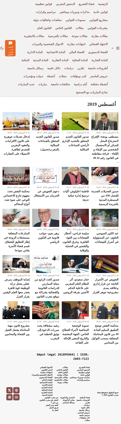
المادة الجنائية (47, 390)
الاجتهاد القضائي (46, 367)
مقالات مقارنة (62, 375)
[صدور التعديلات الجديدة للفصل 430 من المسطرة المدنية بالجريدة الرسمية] (104, 186)
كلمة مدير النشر (52, 405)
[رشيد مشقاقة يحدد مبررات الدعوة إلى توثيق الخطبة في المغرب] (45, 323)
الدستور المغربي (83, 370)
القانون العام (63, 372)
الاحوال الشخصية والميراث (42, 375)
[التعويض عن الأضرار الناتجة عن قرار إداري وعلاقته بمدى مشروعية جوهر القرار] (104, 277)
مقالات (65, 367)
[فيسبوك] (16, 390)
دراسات (87, 405)
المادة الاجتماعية (46, 382)
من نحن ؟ (54, 402)
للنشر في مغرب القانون (48, 400)
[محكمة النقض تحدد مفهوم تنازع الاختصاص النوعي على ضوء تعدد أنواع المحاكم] (16, 186)
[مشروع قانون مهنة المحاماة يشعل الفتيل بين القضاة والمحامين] (16, 323)
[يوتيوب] (16, 397)
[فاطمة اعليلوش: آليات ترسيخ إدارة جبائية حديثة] (75, 186)
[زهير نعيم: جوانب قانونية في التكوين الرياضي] (45, 230)
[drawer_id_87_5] (118, 48)
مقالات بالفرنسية (61, 377)
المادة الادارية (47, 385)
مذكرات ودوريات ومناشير (80, 377)
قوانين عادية (85, 375)
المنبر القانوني (46, 370)
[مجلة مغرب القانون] (112, 48)
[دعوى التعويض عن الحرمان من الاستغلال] (45, 186)
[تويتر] (9, 390)
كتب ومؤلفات (84, 418)
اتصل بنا (55, 410)
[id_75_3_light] (2, 48)
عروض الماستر (84, 413)
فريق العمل (53, 408)
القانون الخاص (62, 370)
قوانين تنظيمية (84, 372)
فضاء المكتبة (85, 397)
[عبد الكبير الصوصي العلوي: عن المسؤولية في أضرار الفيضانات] (104, 230)
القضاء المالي (47, 380)
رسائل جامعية (84, 410)
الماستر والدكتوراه (67, 397)
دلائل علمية (85, 408)
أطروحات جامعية (83, 400)
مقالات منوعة (63, 382)
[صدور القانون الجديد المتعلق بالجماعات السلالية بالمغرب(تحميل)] (45, 138)
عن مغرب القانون (51, 397)
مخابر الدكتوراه (69, 400)
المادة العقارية (46, 392)
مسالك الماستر (69, 402)
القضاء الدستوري (45, 377)
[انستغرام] (9, 397)
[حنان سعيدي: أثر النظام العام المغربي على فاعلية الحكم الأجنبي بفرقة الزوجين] (75, 277)
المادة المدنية (47, 395)
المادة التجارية (46, 387)
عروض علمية (84, 415)
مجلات (87, 420)
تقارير (87, 402)
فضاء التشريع (84, 367)
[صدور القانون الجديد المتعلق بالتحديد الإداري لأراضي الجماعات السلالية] (75, 138)
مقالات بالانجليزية (61, 380)
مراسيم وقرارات (83, 380)
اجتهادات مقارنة (46, 372)
